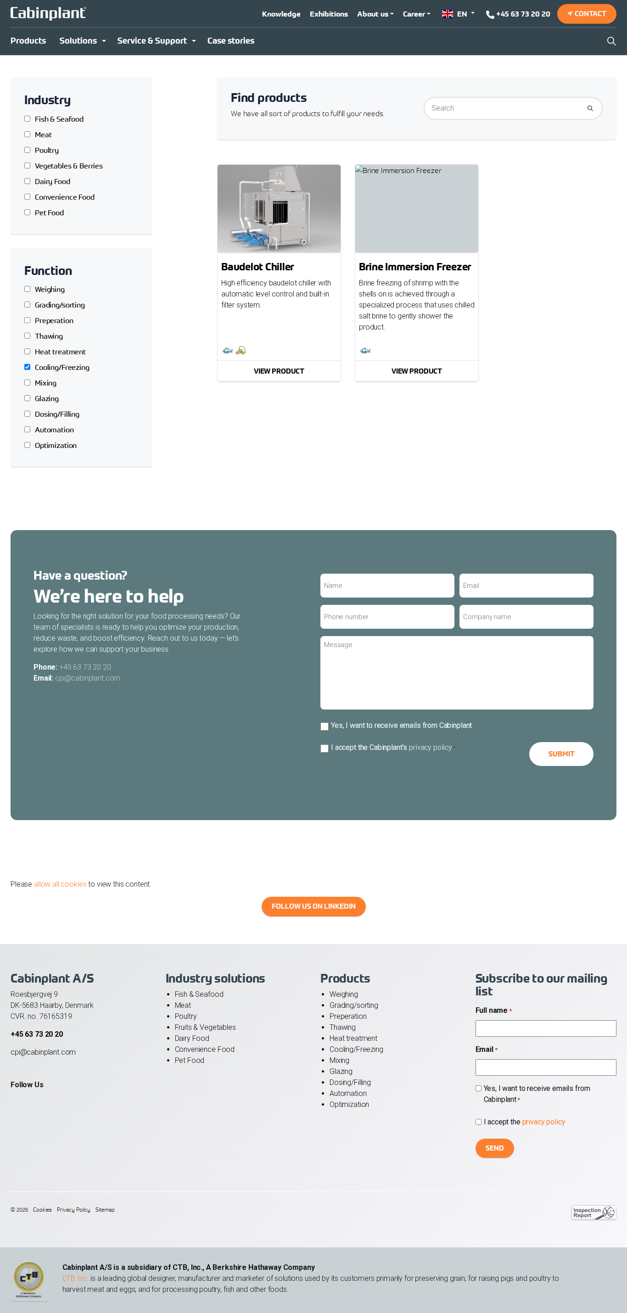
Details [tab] (313, 591)
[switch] (262, 706)
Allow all (445, 745)
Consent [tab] (176, 591)
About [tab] (451, 591)
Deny (182, 745)
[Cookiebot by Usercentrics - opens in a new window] (470, 561)
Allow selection (313, 745)
